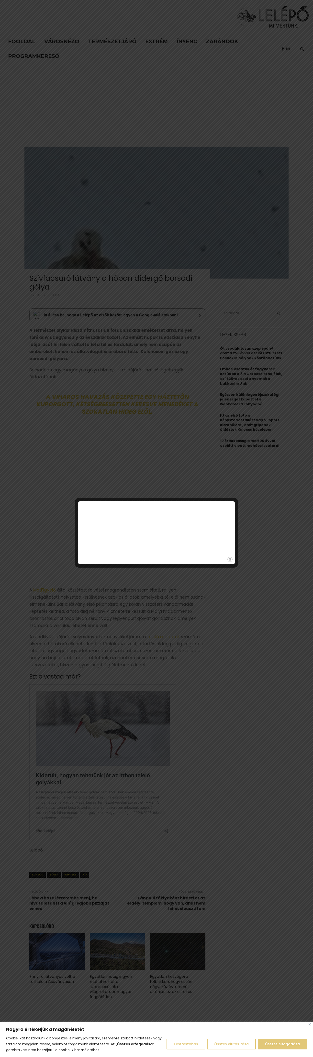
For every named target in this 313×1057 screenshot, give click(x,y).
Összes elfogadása (282, 1044)
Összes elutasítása (231, 1044)
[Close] (310, 1024)
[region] (156, 1039)
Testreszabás (186, 1044)
